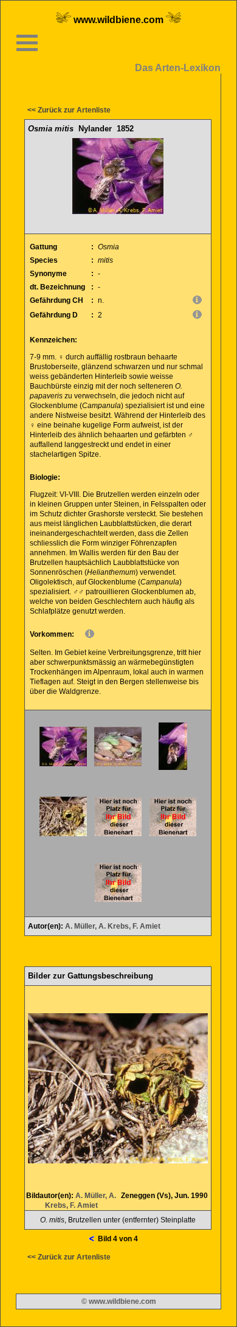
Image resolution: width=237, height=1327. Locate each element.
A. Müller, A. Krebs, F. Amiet (112, 926)
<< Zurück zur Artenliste (69, 110)
